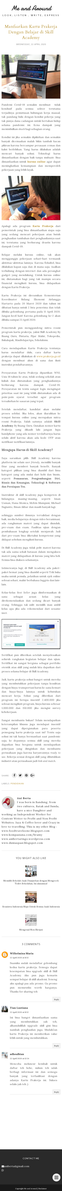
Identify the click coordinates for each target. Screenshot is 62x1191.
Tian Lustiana (19, 1007)
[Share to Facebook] (14, 775)
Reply (56, 999)
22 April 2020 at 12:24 (19, 1058)
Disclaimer (42, 1189)
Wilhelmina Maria (21, 953)
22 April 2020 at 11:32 (19, 957)
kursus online (36, 161)
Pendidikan (17, 783)
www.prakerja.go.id (48, 356)
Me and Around (31, 8)
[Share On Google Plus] (32, 775)
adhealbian (17, 1054)
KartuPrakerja (43, 226)
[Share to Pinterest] (26, 775)
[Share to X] (20, 775)
